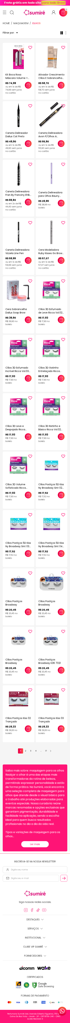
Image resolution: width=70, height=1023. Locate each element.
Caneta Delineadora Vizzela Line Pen (17, 251)
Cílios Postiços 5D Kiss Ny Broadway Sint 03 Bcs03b (18, 546)
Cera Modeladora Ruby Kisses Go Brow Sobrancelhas (50, 253)
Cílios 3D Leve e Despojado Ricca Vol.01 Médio (15, 429)
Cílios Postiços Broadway (13, 603)
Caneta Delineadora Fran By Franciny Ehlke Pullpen (18, 195)
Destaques (33, 919)
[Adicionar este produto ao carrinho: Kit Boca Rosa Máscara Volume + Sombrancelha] (28, 85)
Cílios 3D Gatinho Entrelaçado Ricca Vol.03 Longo (49, 371)
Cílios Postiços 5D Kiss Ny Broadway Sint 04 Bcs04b (51, 546)
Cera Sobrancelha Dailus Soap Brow (16, 310)
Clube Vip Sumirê (33, 946)
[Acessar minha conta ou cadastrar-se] (55, 12)
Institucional (33, 937)
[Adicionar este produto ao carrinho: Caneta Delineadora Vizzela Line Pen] (28, 260)
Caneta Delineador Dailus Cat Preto (16, 134)
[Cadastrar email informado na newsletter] (63, 878)
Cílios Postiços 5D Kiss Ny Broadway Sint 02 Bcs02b (51, 488)
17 (46, 751)
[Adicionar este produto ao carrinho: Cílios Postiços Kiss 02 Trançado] (28, 728)
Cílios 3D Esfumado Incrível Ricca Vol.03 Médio (17, 371)
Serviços (33, 928)
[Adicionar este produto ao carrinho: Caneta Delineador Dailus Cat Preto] (28, 143)
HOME (6, 23)
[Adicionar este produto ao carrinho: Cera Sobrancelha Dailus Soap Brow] (28, 319)
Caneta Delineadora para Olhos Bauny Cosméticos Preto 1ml (51, 196)
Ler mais (35, 844)
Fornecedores (33, 955)
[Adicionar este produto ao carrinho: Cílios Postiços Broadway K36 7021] (61, 670)
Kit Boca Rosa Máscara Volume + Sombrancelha (16, 78)
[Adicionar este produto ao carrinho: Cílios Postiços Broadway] (28, 611)
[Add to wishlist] (30, 48)
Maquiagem (20, 23)
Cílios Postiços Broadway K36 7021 (49, 661)
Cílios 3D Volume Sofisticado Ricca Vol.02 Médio (15, 488)
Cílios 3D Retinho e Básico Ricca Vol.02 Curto (49, 429)
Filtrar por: (8, 32)
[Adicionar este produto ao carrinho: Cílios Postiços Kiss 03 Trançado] (61, 728)
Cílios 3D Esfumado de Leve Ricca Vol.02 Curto (50, 312)
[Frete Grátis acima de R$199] (35, 3)
